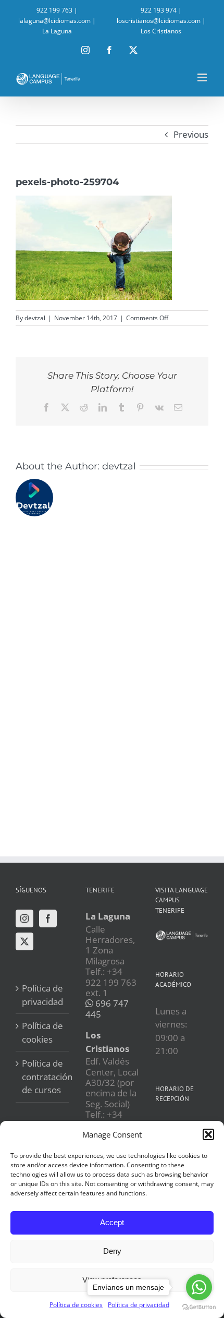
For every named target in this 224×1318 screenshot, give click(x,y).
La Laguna (57, 31)
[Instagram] (24, 918)
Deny (112, 1251)
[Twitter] (24, 941)
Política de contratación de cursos (43, 1076)
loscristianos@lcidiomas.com (159, 20)
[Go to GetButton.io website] (199, 1307)
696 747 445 (107, 1008)
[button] (208, 1134)
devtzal (34, 317)
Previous (190, 134)
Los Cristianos (161, 31)
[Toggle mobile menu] (202, 77)
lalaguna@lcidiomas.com (54, 20)
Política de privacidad (42, 995)
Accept (112, 1222)
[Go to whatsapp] (199, 1287)
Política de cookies (76, 1304)
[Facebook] (48, 918)
